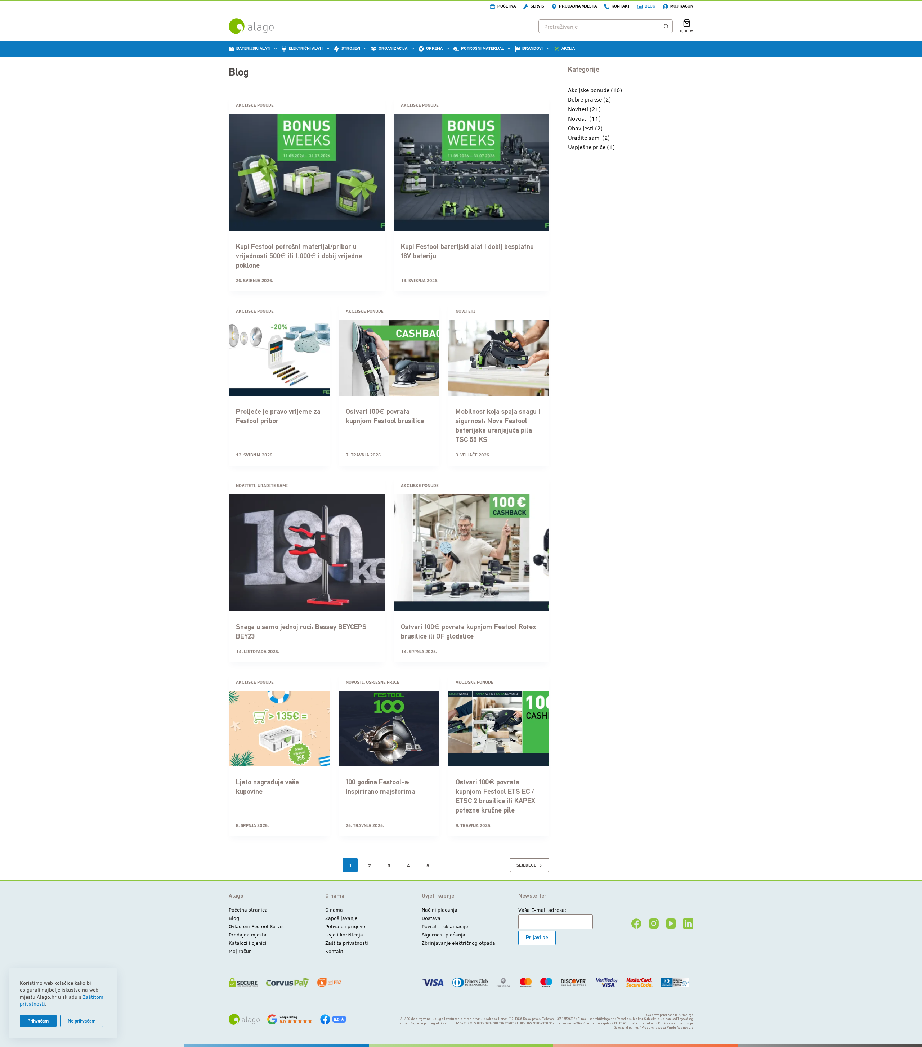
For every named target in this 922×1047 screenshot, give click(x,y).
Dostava (431, 917)
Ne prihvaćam (82, 1021)
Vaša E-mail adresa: (542, 909)
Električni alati (306, 48)
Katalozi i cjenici (248, 942)
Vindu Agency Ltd (680, 1027)
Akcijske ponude (255, 105)
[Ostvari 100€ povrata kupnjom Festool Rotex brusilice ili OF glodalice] (472, 552)
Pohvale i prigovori (347, 926)
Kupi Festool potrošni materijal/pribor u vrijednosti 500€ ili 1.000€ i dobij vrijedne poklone (299, 255)
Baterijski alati (253, 48)
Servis (537, 6)
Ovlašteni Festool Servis (256, 926)
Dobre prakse (585, 99)
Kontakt (621, 6)
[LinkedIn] (688, 923)
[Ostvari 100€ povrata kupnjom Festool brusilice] (389, 358)
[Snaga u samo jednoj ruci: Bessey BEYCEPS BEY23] (307, 552)
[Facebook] (636, 923)
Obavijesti (581, 128)
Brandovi (532, 48)
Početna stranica (248, 909)
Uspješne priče (382, 682)
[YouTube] (671, 923)
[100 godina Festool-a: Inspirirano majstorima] (389, 728)
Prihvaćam (38, 1021)
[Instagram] (654, 923)
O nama (334, 909)
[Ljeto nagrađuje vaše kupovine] (279, 728)
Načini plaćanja (439, 909)
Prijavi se (537, 937)
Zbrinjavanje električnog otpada (458, 942)
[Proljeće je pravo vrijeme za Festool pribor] (279, 358)
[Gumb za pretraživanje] (665, 26)
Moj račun (681, 6)
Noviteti (465, 311)
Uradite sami (273, 485)
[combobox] (599, 26)
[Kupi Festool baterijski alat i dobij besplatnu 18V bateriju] (472, 172)
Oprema (434, 48)
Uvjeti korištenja (344, 934)
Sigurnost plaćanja (443, 934)
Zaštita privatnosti (346, 942)
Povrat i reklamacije (445, 926)
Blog (650, 6)
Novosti (355, 682)
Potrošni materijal (482, 48)
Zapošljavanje (341, 917)
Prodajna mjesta (578, 6)
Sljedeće (526, 865)
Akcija (568, 48)
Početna (506, 6)
